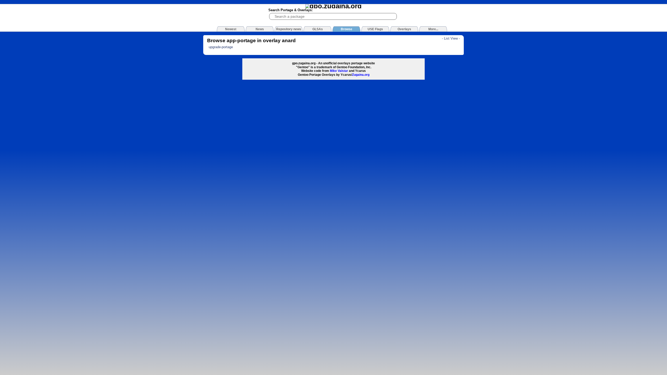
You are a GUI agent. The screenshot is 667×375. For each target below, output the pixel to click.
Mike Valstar (339, 70)
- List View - (451, 38)
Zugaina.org (360, 74)
